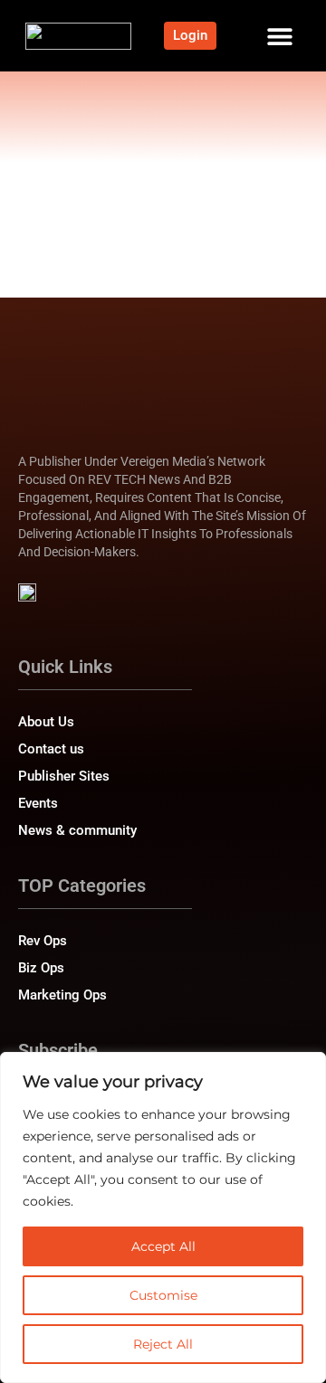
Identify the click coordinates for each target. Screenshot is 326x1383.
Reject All (163, 1344)
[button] (280, 35)
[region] (163, 1217)
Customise (163, 1295)
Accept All (163, 1246)
